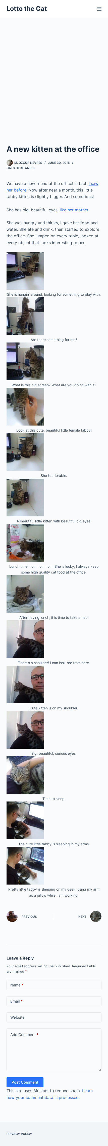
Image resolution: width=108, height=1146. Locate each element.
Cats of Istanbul (21, 168)
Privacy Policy (19, 1134)
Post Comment (25, 1082)
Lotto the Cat (27, 8)
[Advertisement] (54, 74)
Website (17, 1017)
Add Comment (24, 1034)
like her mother (74, 209)
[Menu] (99, 9)
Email (16, 1001)
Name (16, 985)
